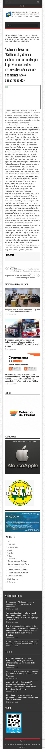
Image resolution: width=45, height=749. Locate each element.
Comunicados (11, 559)
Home (10, 35)
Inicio (8, 541)
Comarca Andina (12, 547)
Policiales (10, 553)
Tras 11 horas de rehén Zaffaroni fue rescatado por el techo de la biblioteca (25, 269)
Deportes (9, 550)
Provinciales (17, 35)
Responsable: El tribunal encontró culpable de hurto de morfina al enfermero (22, 310)
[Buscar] (38, 2)
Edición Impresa (12, 579)
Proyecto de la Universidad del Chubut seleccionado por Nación (20, 276)
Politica (9, 556)
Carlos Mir (22, 747)
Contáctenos (11, 582)
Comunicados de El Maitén (18, 570)
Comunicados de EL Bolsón (18, 573)
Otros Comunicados (15, 575)
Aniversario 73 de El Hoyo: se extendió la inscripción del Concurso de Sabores (22, 642)
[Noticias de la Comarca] (22, 16)
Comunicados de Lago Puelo (18, 564)
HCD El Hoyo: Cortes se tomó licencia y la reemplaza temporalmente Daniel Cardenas (22, 673)
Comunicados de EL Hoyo (17, 561)
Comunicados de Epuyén (17, 567)
